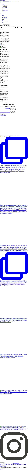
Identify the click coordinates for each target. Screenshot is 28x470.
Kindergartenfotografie (17, 464)
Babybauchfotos (8, 464)
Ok (5, 468)
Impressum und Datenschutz (16, 463)
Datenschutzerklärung (2, 468)
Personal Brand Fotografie (23, 464)
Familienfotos (1, 464)
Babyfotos (5, 464)
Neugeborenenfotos (12, 464)
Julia (3, 25)
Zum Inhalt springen (2, 0)
